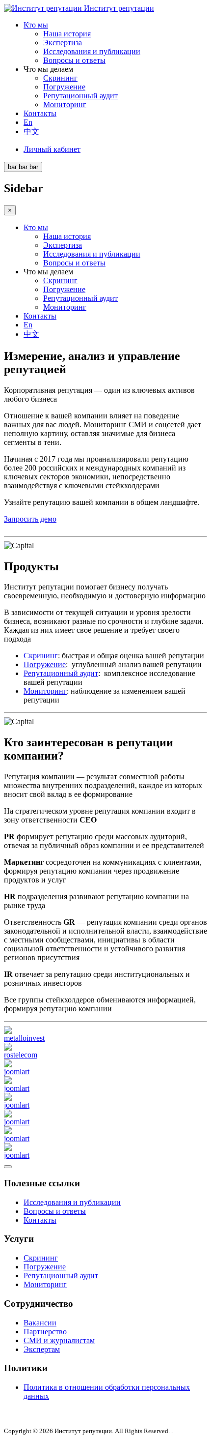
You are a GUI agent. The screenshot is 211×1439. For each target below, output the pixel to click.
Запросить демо (30, 519)
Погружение (64, 87)
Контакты (40, 113)
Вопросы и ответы (74, 60)
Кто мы (36, 25)
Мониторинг (64, 104)
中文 (31, 131)
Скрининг (60, 78)
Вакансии (40, 1323)
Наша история (67, 33)
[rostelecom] (20, 1055)
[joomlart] (16, 1071)
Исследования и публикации (91, 51)
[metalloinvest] (24, 1038)
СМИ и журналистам (59, 1340)
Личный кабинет (52, 149)
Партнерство (45, 1331)
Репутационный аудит (80, 95)
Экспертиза (62, 42)
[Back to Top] (8, 1166)
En (28, 122)
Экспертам (42, 1349)
